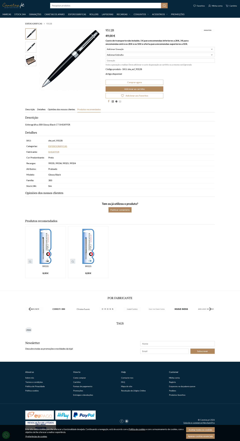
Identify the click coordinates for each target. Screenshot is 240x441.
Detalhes (41, 109)
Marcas (6, 14)
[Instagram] (127, 421)
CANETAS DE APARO (55, 14)
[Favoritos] (199, 5)
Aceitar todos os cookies (200, 429)
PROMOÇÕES (177, 14)
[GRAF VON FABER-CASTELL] (157, 314)
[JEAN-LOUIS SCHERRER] (206, 314)
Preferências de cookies (36, 436)
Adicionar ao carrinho (134, 89)
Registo (172, 382)
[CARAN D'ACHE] (34, 314)
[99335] (45, 246)
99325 (88, 266)
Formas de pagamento (82, 386)
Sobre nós (29, 378)
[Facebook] (122, 421)
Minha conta (174, 378)
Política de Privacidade (35, 386)
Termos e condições (34, 382)
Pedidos (172, 390)
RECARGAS (122, 14)
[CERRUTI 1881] (59, 314)
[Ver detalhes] (30, 261)
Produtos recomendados (89, 109)
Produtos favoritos (177, 395)
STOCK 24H (20, 14)
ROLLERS (93, 14)
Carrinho (77, 382)
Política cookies (32, 390)
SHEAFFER (53, 152)
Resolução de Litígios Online (133, 390)
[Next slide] (210, 309)
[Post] (113, 101)
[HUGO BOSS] (181, 314)
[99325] (88, 246)
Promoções (78, 390)
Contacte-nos (127, 378)
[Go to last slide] (30, 309)
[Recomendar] (120, 101)
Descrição (30, 109)
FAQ (123, 382)
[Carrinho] (231, 5)
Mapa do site (126, 386)
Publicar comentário (120, 209)
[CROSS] (108, 314)
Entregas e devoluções (83, 395)
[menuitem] (30, 33)
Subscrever (202, 351)
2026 (28, 330)
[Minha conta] (215, 5)
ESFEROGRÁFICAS (77, 14)
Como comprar (79, 378)
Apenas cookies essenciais (200, 436)
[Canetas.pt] (13, 5)
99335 (45, 266)
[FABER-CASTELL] (132, 314)
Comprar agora (134, 82)
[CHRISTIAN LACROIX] (83, 314)
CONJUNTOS (140, 14)
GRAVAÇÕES (35, 14)
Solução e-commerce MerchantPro (199, 423)
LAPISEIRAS (107, 14)
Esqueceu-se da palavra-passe (182, 386)
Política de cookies (137, 429)
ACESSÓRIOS (158, 14)
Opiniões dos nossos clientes (61, 109)
